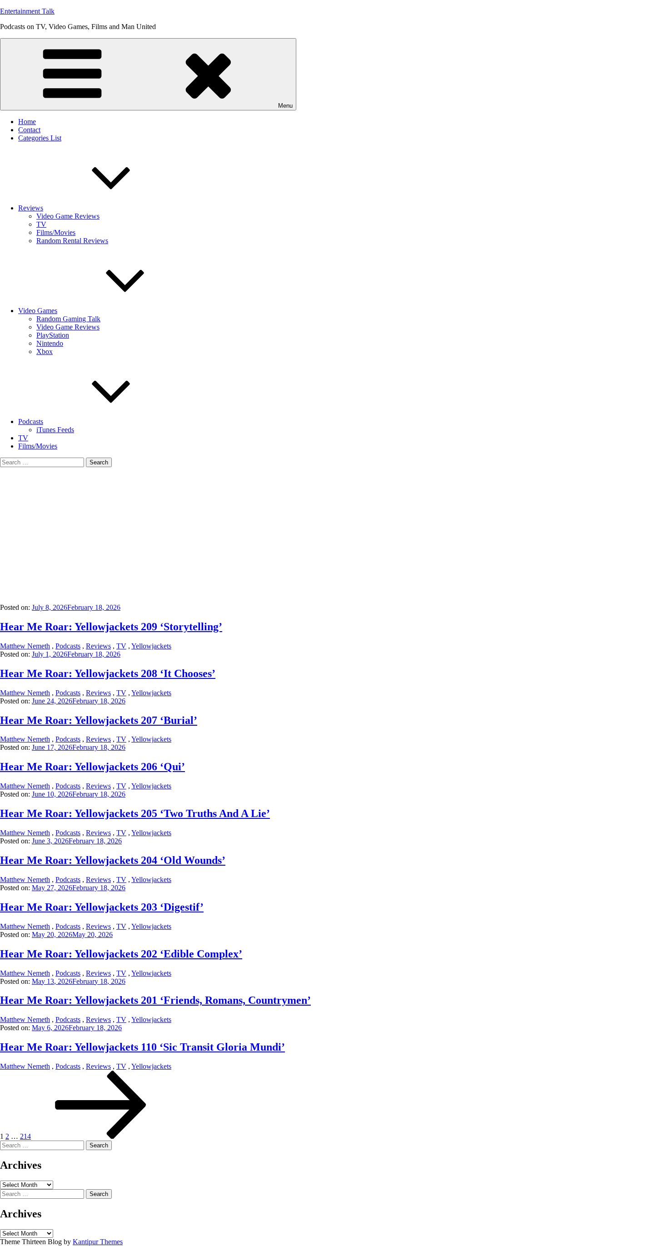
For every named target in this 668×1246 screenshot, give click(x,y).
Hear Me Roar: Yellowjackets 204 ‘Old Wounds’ (112, 860)
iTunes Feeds (55, 430)
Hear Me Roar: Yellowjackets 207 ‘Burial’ (98, 720)
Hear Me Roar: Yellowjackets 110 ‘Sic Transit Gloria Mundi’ (142, 1047)
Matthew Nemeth (25, 646)
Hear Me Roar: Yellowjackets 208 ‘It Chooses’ (107, 673)
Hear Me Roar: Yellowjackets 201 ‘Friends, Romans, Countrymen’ (155, 1000)
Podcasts (30, 421)
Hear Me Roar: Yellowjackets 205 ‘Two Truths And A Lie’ (135, 813)
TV (41, 224)
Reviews (30, 208)
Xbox (44, 351)
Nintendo (49, 343)
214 (25, 1136)
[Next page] (101, 1136)
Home (27, 121)
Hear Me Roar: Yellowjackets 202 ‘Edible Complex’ (121, 954)
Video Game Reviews (68, 216)
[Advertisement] (334, 535)
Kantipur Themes (98, 1242)
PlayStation (52, 335)
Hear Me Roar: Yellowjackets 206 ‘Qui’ (92, 767)
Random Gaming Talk (68, 319)
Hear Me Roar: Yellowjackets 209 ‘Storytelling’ (111, 627)
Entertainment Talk (27, 11)
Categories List (39, 138)
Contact (29, 130)
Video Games (37, 310)
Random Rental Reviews (72, 240)
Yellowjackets (151, 646)
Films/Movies (55, 232)
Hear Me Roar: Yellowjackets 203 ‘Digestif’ (102, 907)
